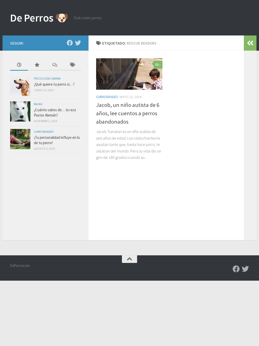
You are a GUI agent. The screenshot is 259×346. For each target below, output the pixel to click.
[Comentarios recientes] (54, 65)
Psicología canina (47, 78)
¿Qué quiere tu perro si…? (54, 84)
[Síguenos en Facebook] (70, 43)
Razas (38, 104)
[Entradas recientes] (19, 65)
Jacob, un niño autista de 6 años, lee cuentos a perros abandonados (127, 113)
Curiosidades (107, 96)
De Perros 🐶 (39, 17)
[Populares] (37, 65)
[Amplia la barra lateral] (250, 43)
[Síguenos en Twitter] (78, 43)
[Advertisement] (45, 198)
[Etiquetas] (72, 65)
